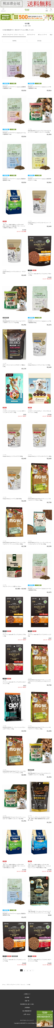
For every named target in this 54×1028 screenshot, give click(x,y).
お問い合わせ (27, 1014)
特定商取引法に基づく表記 (27, 1004)
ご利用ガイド (27, 994)
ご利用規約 (27, 1007)
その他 (28, 984)
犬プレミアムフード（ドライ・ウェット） (13, 34)
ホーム (3, 984)
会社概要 (27, 997)
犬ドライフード (31, 34)
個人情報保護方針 (27, 1011)
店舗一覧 (27, 1000)
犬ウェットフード (42, 34)
